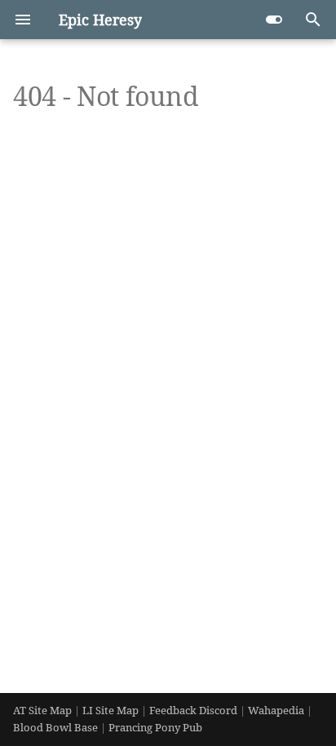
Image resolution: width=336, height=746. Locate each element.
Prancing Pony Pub (155, 728)
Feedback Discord (194, 710)
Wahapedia (277, 710)
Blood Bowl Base (56, 728)
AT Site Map (42, 710)
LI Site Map (110, 710)
